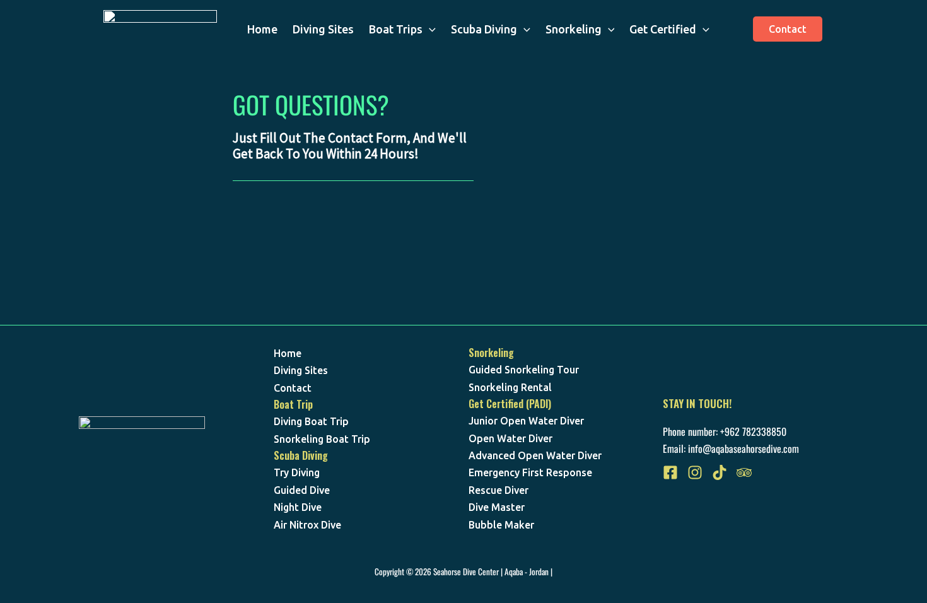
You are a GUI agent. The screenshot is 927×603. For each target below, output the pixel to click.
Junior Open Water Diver (526, 420)
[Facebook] (670, 472)
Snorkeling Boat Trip (322, 439)
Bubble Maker (501, 524)
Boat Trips (396, 29)
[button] (429, 29)
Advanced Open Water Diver (535, 455)
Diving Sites (323, 29)
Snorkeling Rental (510, 387)
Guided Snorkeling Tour (524, 369)
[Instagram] (695, 472)
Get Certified (662, 29)
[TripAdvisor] (744, 472)
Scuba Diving (484, 29)
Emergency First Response (530, 472)
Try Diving (297, 472)
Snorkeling (573, 29)
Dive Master (497, 507)
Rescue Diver (498, 490)
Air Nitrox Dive (307, 524)
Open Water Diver (510, 438)
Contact (293, 388)
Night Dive (298, 507)
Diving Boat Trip (311, 421)
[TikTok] (719, 472)
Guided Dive (302, 490)
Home (262, 29)
